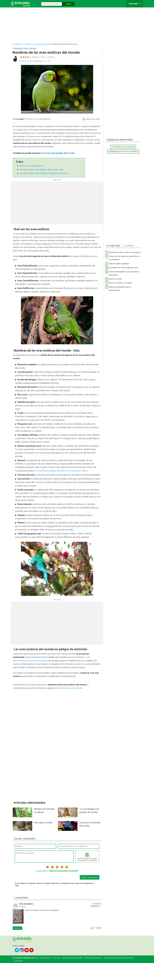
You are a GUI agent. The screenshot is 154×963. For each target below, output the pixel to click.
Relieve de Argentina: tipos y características (120, 288)
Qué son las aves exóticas (31, 166)
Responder (17, 928)
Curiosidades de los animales (41, 44)
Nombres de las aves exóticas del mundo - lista (41, 169)
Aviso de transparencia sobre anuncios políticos (118, 958)
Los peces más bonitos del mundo (90, 824)
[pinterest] (31, 950)
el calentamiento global (37, 660)
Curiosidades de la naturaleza (123, 146)
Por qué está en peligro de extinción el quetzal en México (61, 471)
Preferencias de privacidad (92, 958)
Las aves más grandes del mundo (58, 153)
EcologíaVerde (17, 44)
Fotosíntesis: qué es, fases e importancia (124, 252)
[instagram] (21, 950)
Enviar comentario (89, 877)
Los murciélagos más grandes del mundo (89, 811)
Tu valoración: (41, 871)
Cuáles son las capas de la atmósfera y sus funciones (124, 258)
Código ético (18, 961)
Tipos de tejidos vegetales (119, 263)
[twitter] (17, 950)
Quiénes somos (45, 958)
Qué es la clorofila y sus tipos (120, 283)
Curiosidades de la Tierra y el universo (123, 151)
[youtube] (26, 950)
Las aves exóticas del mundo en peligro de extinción (44, 173)
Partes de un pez (115, 279)
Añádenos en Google (92, 119)
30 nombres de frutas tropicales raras (123, 267)
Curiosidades (27, 44)
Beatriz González (27, 61)
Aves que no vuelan (43, 822)
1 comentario (51, 57)
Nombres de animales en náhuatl (44, 811)
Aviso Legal (56, 958)
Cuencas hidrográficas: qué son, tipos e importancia (124, 273)
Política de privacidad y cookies (72, 958)
